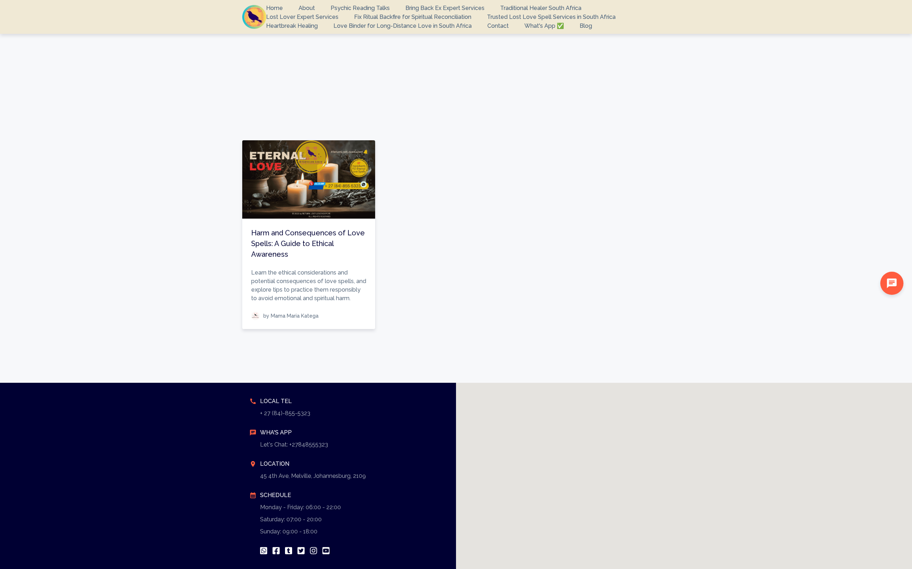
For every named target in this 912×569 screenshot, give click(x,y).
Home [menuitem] (274, 8)
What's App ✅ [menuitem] (544, 25)
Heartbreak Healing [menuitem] (292, 25)
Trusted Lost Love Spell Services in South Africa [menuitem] (551, 17)
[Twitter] (301, 551)
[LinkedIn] (288, 551)
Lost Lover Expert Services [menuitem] (302, 17)
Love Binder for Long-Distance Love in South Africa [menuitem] (402, 25)
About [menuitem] (307, 8)
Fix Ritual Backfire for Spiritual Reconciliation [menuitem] (412, 17)
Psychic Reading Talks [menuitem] (360, 8)
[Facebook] (276, 551)
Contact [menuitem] (498, 25)
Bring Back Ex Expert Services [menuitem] (444, 8)
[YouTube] (326, 551)
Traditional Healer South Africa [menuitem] (540, 8)
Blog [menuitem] (586, 25)
